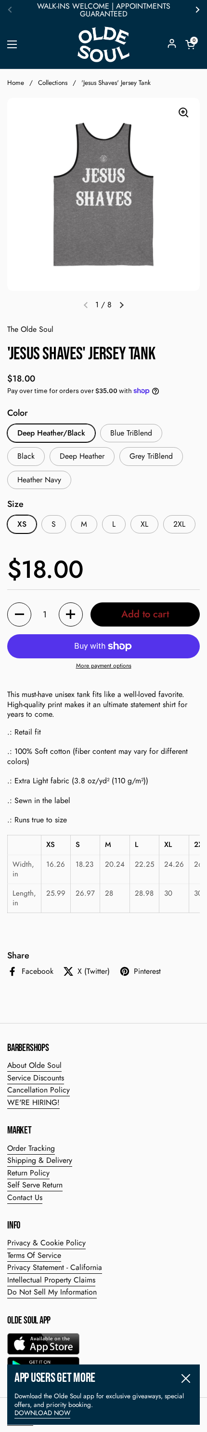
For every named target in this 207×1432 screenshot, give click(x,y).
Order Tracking (31, 1148)
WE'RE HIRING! (33, 1102)
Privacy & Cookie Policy (46, 1242)
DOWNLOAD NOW (42, 1413)
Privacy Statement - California (54, 1267)
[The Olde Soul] (103, 44)
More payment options (103, 666)
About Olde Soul (34, 1065)
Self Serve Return (35, 1184)
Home (15, 82)
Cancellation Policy (38, 1089)
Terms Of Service (34, 1255)
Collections (52, 82)
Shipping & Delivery (39, 1160)
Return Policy (28, 1172)
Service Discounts (35, 1077)
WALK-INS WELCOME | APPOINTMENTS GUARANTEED (103, 10)
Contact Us (24, 1197)
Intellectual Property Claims (51, 1279)
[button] (190, 44)
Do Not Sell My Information (52, 1291)
